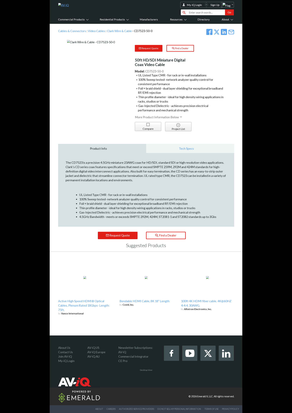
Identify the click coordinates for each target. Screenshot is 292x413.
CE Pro (122, 361)
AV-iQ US (93, 347)
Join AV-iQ (65, 356)
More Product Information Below (157, 117)
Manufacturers (149, 19)
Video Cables (96, 31)
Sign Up (215, 4)
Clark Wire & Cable (119, 31)
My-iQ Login (194, 4)
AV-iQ (122, 352)
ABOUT (99, 409)
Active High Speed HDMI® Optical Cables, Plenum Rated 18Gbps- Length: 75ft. (84, 305)
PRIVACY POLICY (230, 409)
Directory (204, 19)
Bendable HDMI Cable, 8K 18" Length (144, 301)
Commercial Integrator (133, 356)
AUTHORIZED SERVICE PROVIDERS (136, 409)
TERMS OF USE (211, 409)
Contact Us (65, 352)
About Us (64, 347)
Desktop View (146, 370)
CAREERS (111, 409)
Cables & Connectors (72, 31)
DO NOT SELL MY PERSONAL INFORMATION (179, 409)
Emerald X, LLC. (205, 396)
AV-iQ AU (93, 356)
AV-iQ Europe (96, 352)
